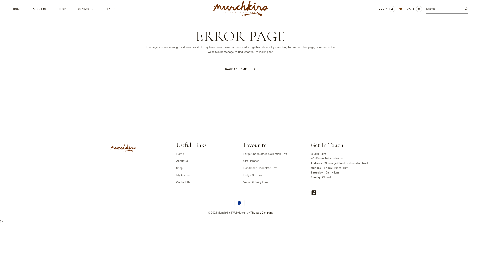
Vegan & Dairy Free (255, 182)
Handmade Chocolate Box (260, 168)
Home (180, 154)
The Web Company (261, 213)
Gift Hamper (251, 161)
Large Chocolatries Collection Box (265, 154)
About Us (182, 161)
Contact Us (183, 182)
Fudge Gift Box (252, 175)
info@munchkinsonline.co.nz (329, 158)
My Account (184, 175)
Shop (179, 168)
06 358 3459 (318, 154)
